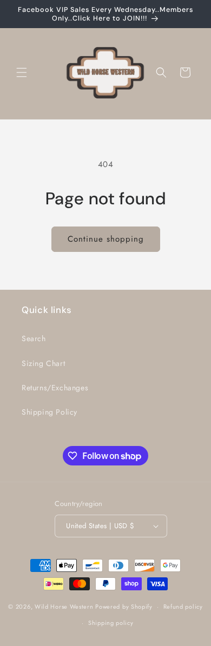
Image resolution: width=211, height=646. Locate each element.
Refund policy (183, 606)
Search (34, 338)
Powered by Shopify (124, 606)
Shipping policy (111, 622)
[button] (22, 72)
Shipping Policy (49, 412)
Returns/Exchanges (55, 387)
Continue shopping (106, 239)
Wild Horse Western (64, 606)
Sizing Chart (43, 363)
